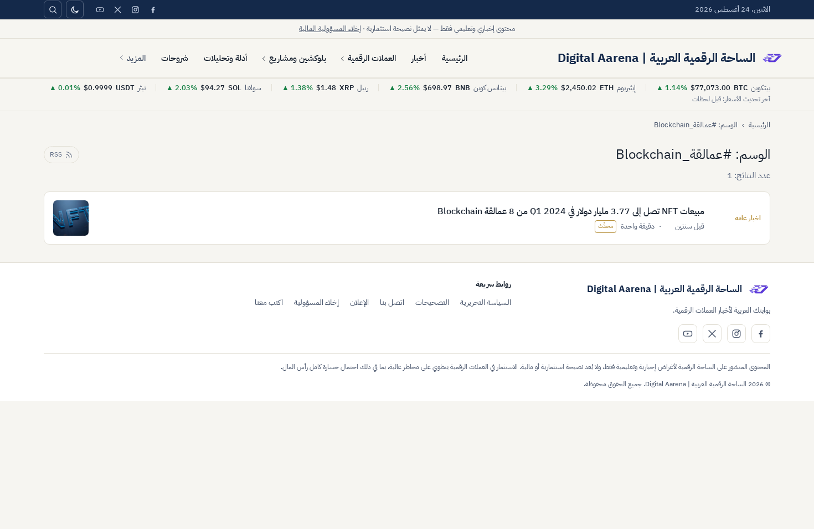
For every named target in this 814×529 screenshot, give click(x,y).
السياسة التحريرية (485, 302)
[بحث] (52, 9)
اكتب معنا (269, 302)
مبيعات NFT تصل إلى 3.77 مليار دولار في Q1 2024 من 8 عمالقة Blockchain (570, 211)
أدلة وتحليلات (226, 58)
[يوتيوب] (99, 9)
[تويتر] (117, 9)
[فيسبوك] (153, 9)
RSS (56, 154)
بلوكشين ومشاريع (297, 58)
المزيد (136, 58)
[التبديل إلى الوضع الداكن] (75, 9)
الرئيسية (454, 58)
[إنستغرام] (135, 9)
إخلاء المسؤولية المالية (330, 28)
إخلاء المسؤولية (316, 302)
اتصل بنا (392, 302)
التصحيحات (432, 302)
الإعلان (359, 302)
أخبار (418, 58)
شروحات (174, 58)
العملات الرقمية (372, 58)
